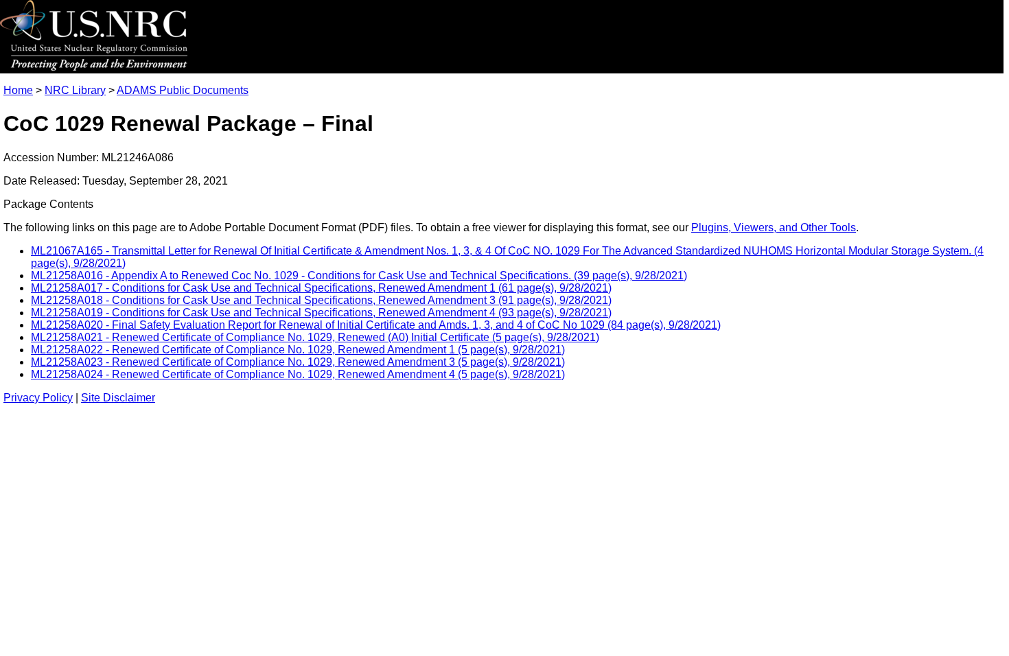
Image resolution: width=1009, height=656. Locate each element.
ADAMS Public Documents (182, 90)
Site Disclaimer (118, 397)
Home (18, 90)
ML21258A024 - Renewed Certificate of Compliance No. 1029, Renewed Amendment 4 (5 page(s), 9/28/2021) (298, 374)
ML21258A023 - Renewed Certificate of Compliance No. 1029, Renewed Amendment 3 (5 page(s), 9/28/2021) (298, 362)
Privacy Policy (38, 397)
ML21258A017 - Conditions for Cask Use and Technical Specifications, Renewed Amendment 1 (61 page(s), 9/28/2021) (321, 288)
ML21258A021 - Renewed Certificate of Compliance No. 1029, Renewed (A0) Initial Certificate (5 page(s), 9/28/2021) (315, 337)
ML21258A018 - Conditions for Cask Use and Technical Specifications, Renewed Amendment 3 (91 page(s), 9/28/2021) (321, 300)
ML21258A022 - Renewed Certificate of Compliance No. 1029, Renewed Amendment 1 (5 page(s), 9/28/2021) (298, 349)
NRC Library (75, 90)
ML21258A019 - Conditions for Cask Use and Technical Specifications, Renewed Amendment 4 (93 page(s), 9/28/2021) (321, 312)
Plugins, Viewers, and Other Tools (773, 227)
